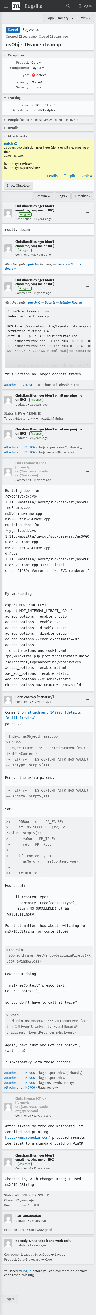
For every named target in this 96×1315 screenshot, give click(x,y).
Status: (24, 105)
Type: (25, 75)
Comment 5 (23, 1115)
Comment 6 (23, 1168)
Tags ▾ (62, 196)
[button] (84, 6)
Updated (21, 404)
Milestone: (21, 110)
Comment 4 (23, 702)
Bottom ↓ (43, 196)
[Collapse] (88, 213)
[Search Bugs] (68, 6)
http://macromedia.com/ (27, 1137)
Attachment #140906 (19, 447)
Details (52, 176)
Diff (63, 176)
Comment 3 (23, 480)
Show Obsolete (18, 185)
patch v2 (10, 143)
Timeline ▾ (83, 196)
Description (23, 219)
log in (27, 1271)
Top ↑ (10, 1299)
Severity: (22, 87)
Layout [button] (37, 68)
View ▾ (86, 18)
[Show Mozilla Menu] (16, 6)
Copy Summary (57, 18)
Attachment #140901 (19, 385)
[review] (27, 718)
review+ (26, 164)
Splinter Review (80, 176)
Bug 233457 (31, 30)
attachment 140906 (45, 712)
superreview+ (30, 168)
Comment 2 (23, 293)
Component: (19, 68)
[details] (74, 712)
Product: (22, 63)
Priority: (23, 82)
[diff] (11, 718)
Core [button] (36, 63)
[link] (48, 337)
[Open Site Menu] (6, 6)
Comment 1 (23, 254)
